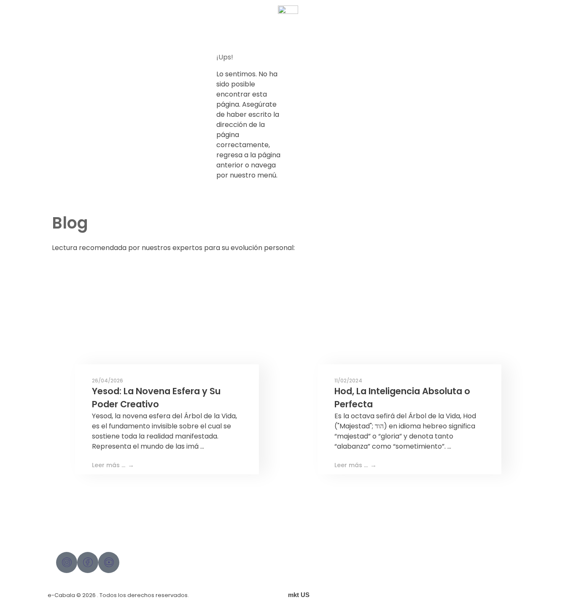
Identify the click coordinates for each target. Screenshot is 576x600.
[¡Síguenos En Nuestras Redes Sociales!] (66, 562)
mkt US (299, 594)
